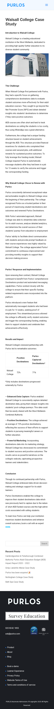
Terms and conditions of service (21, 685)
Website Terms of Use (17, 680)
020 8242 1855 (17, 628)
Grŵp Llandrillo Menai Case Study (20, 568)
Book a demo (13, 666)
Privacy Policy (13, 675)
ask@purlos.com (17, 634)
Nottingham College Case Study (19, 577)
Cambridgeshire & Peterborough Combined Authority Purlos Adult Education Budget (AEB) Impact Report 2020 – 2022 (25, 560)
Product (10, 647)
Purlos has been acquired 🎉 (18, 572)
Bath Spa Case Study (14, 582)
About (9, 652)
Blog (9, 657)
